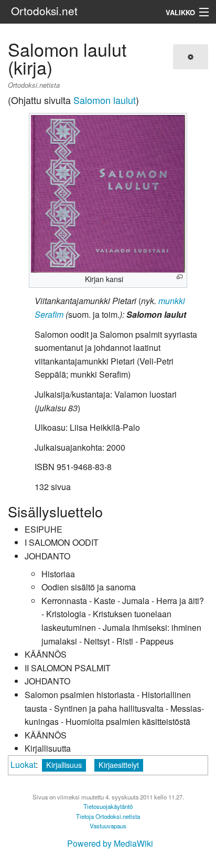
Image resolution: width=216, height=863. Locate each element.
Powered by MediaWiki (110, 843)
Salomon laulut (104, 100)
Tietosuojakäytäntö (108, 806)
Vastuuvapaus (108, 826)
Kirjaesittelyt (119, 764)
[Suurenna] (179, 277)
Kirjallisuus (64, 764)
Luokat (23, 764)
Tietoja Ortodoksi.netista (108, 816)
